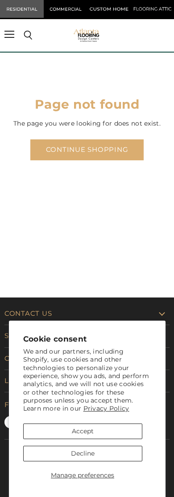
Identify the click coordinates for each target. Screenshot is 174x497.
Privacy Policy (106, 408)
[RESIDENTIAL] (22, 9)
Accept (83, 431)
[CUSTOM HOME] (109, 9)
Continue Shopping (87, 150)
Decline (83, 453)
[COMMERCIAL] (65, 9)
